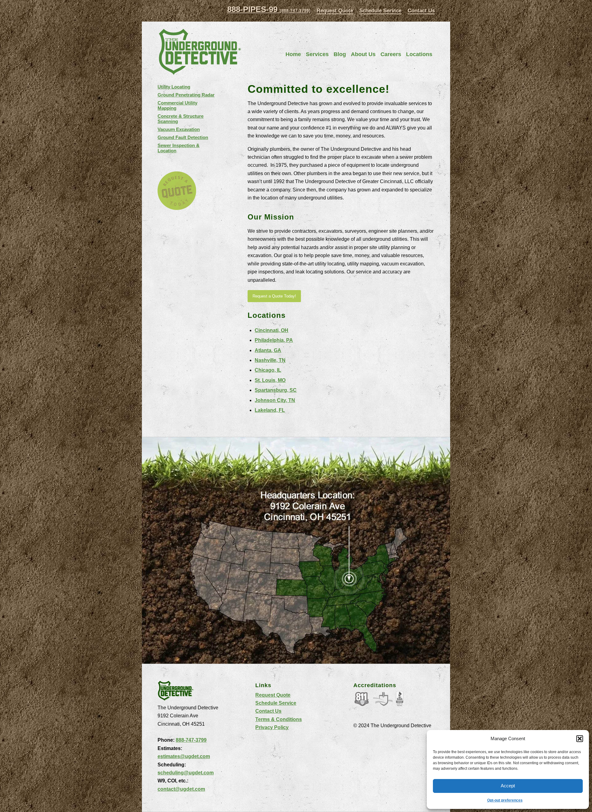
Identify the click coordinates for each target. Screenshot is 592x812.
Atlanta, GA (268, 350)
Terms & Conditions (278, 719)
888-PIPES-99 (268, 9)
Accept (508, 785)
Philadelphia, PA (274, 340)
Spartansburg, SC (276, 390)
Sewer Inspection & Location (178, 148)
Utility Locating (174, 86)
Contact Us (421, 11)
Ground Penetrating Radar (186, 94)
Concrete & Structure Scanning (181, 118)
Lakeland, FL (270, 410)
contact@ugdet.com (181, 789)
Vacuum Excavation (179, 129)
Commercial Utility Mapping (177, 105)
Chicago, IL (268, 370)
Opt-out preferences (505, 800)
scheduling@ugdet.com (186, 772)
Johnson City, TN (275, 400)
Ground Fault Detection (183, 137)
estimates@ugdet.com (184, 756)
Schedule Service (380, 11)
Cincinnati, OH (271, 330)
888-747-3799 (191, 740)
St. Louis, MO (270, 380)
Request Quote (335, 11)
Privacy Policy (272, 727)
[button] (580, 739)
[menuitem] (335, 11)
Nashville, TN (270, 360)
